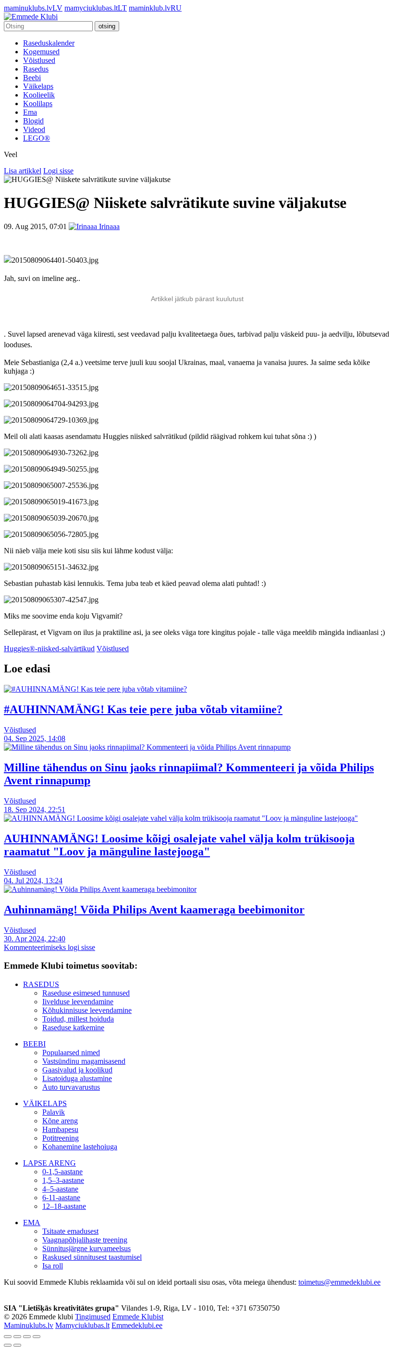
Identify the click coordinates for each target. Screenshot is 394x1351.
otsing (106, 26)
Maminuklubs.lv (28, 1325)
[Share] (17, 1336)
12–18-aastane (64, 1206)
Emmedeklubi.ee (136, 1325)
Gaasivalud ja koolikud (77, 1070)
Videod (34, 129)
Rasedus (36, 69)
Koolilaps (37, 103)
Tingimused (93, 1317)
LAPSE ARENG (49, 1163)
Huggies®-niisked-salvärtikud (49, 649)
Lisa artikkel (22, 171)
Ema (30, 112)
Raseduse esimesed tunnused (86, 993)
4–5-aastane (60, 1189)
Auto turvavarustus (71, 1087)
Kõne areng (60, 1121)
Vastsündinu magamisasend (83, 1061)
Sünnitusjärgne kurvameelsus (86, 1248)
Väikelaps (38, 86)
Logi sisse (58, 171)
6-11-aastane (61, 1197)
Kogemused (41, 52)
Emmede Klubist (137, 1317)
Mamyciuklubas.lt (82, 1325)
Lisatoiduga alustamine (77, 1078)
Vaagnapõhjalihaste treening (84, 1240)
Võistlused (39, 60)
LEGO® (36, 138)
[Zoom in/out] (36, 1336)
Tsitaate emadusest (70, 1231)
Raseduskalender (48, 43)
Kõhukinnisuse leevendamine (87, 1010)
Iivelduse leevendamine (77, 1002)
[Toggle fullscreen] (27, 1336)
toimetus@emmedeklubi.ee (339, 1282)
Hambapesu (60, 1129)
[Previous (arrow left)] (8, 1345)
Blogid (33, 121)
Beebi (32, 77)
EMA (31, 1222)
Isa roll (52, 1266)
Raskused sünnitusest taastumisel (92, 1257)
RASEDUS (41, 984)
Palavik (53, 1112)
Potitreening (60, 1138)
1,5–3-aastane (63, 1180)
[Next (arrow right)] (17, 1345)
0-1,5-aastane (62, 1172)
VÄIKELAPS (45, 1103)
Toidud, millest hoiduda (78, 1019)
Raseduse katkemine (73, 1027)
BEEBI (34, 1044)
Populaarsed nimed (71, 1052)
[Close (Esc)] (8, 1336)
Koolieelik (39, 95)
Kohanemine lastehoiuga (79, 1147)
